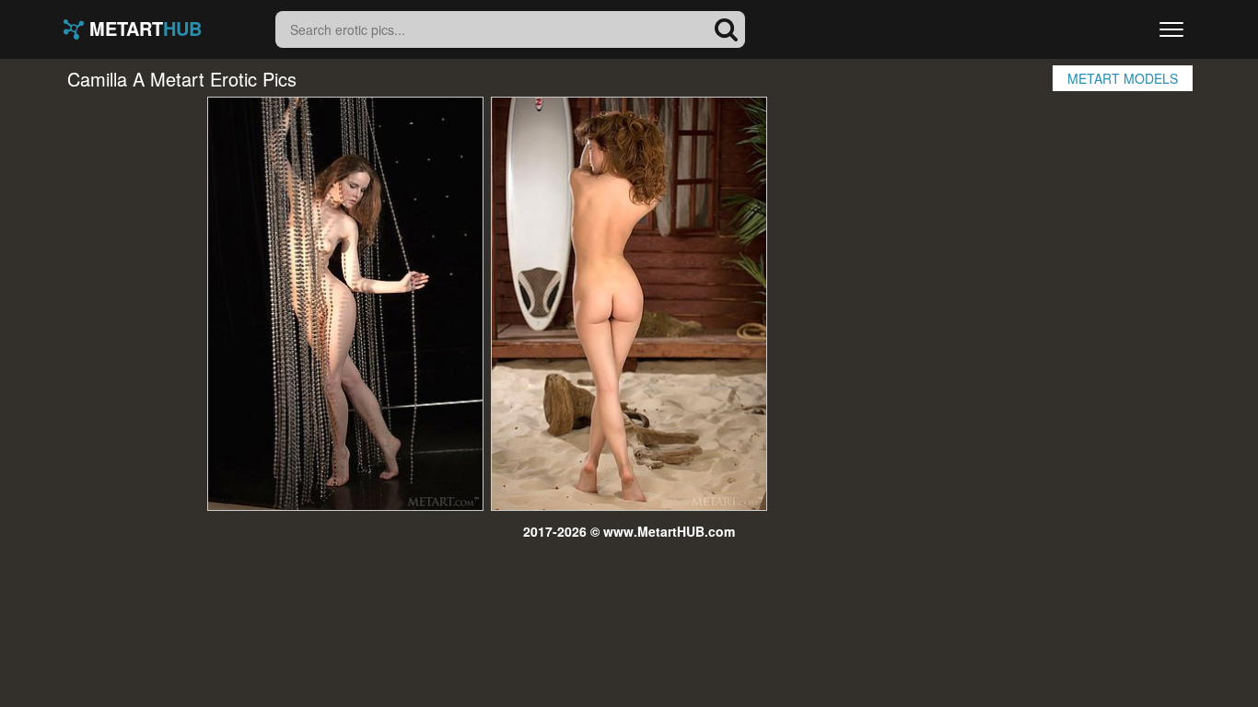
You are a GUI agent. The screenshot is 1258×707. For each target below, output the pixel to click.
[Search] (726, 29)
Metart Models (1122, 78)
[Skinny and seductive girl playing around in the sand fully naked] (629, 304)
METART (143, 29)
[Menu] (1171, 29)
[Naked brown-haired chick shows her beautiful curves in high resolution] (345, 304)
